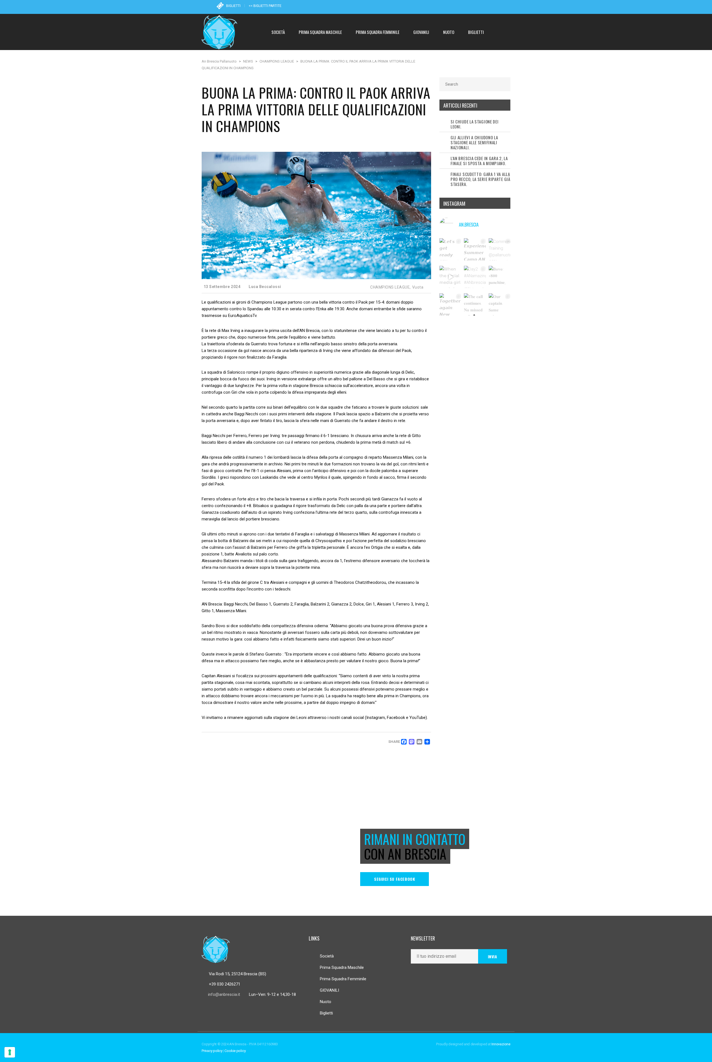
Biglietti (326, 1013)
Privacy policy (212, 1051)
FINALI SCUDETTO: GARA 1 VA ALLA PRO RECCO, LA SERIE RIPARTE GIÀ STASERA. (480, 179)
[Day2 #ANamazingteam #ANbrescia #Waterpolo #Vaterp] (475, 277)
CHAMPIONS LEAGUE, (390, 287)
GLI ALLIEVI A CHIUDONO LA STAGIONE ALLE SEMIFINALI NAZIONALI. (474, 142)
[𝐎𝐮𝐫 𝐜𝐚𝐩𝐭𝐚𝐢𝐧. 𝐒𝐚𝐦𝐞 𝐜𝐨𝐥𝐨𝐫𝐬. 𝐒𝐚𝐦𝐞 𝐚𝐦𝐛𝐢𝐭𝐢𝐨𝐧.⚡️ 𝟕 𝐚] (500, 304)
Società (327, 956)
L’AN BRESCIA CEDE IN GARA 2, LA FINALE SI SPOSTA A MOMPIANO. (479, 161)
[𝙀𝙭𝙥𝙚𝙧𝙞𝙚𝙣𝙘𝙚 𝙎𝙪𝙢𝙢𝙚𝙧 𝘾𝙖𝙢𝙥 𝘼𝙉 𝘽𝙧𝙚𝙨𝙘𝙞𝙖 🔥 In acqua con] (475, 249)
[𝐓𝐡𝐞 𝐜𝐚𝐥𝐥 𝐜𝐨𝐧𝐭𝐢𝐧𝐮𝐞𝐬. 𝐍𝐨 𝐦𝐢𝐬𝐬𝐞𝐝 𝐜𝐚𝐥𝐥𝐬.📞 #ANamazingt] (475, 304)
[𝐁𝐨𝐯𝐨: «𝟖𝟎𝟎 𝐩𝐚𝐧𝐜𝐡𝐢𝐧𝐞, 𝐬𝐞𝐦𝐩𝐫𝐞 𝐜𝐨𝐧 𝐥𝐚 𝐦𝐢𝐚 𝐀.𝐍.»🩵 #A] (500, 277)
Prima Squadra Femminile (343, 978)
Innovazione (500, 1044)
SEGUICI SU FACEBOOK (394, 879)
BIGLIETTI (233, 6)
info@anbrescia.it (224, 994)
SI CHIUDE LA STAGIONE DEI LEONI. (475, 124)
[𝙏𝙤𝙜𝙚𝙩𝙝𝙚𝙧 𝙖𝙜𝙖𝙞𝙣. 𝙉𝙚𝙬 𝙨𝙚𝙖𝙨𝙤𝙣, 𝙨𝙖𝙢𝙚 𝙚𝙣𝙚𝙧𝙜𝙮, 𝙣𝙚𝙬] (450, 304)
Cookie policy (235, 1051)
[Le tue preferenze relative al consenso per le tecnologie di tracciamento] (9, 1052)
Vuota (418, 287)
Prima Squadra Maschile (342, 967)
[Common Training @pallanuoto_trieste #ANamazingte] (500, 249)
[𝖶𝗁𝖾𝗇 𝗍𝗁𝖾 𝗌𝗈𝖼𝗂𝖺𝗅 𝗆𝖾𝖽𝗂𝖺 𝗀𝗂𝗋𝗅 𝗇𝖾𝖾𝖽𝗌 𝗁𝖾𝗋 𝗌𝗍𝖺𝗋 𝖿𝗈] (450, 277)
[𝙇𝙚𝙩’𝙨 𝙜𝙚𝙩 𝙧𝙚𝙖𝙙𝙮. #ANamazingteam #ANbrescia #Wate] (450, 249)
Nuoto (325, 1001)
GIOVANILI (329, 990)
